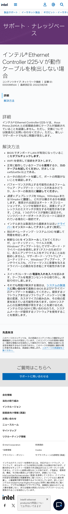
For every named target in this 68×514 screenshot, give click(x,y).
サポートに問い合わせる (34, 376)
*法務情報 (6, 450)
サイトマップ (9, 430)
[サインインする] (45, 4)
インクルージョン (11, 406)
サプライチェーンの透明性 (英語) (50, 455)
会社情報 (7, 394)
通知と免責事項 (21, 477)
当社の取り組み (10, 400)
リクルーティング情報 (14, 436)
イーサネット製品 (30, 12)
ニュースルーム (10, 424)
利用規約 (39, 445)
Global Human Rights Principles (25, 482)
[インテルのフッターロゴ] (8, 497)
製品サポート (11, 12)
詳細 (6, 95)
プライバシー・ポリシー (13, 455)
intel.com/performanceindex (15, 475)
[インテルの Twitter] (13, 505)
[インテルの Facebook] (4, 505)
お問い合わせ (9, 418)
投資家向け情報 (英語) (14, 412)
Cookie (38, 450)
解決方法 (9, 101)
